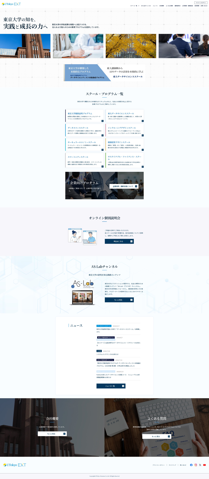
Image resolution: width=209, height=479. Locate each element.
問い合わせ (183, 465)
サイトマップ (172, 465)
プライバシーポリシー (159, 465)
